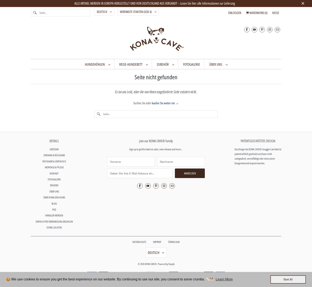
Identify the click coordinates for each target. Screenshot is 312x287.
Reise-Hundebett (131, 64)
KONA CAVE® (151, 264)
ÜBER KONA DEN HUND (54, 197)
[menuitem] (97, 64)
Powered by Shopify (166, 264)
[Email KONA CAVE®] (277, 29)
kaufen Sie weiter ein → (165, 103)
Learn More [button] (224, 279)
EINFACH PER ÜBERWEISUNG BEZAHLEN (54, 221)
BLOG (54, 203)
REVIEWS (54, 185)
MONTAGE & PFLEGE (54, 167)
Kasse (275, 13)
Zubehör (163, 64)
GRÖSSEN (54, 149)
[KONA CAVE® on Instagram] (270, 29)
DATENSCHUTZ (139, 242)
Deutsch (102, 12)
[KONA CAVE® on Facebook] (247, 29)
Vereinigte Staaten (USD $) (136, 12)
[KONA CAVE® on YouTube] (254, 29)
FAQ (54, 209)
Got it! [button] (288, 279)
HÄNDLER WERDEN (54, 215)
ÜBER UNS (216, 64)
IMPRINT (157, 242)
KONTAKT (54, 173)
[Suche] (35, 13)
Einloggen (234, 13)
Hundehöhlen (95, 64)
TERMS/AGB (174, 242)
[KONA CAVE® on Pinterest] (262, 29)
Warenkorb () (258, 13)
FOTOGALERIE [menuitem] (191, 64)
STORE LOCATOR (54, 227)
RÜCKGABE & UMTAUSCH (54, 161)
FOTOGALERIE (54, 179)
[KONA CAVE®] (156, 39)
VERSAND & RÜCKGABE (54, 155)
